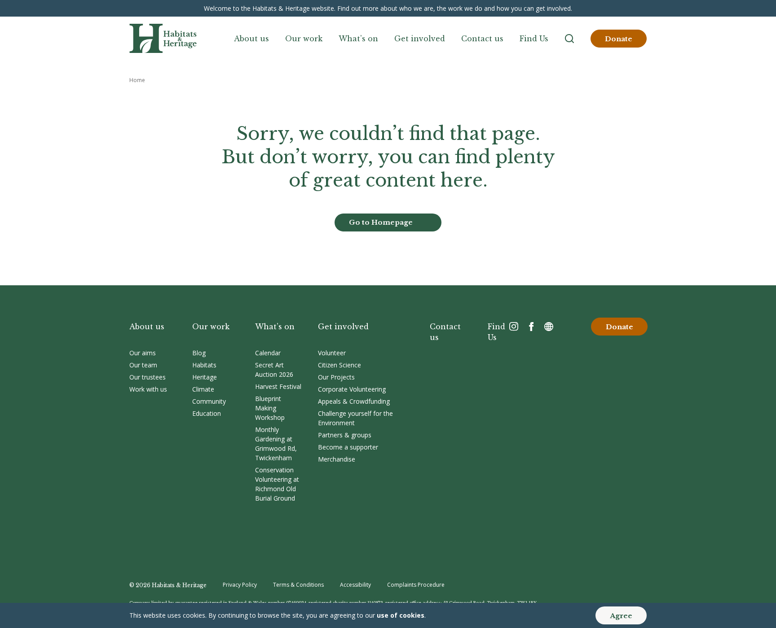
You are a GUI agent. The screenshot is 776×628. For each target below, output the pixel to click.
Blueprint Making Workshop (270, 408)
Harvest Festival (278, 386)
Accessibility (355, 585)
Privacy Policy (240, 585)
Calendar (268, 353)
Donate (618, 39)
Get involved (419, 38)
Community (209, 401)
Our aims (142, 353)
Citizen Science (339, 365)
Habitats (204, 365)
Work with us (148, 389)
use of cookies (400, 615)
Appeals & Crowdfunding (354, 401)
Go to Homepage (381, 222)
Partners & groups (344, 435)
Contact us (482, 38)
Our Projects (336, 377)
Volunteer (332, 353)
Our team (143, 365)
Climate (203, 389)
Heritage (204, 377)
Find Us (534, 38)
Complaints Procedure (416, 585)
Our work (303, 38)
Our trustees (147, 377)
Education (206, 413)
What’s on (358, 38)
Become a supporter (348, 447)
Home (137, 80)
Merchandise (336, 459)
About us (251, 38)
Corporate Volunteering (352, 389)
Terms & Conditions (298, 585)
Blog (199, 353)
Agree (621, 615)
